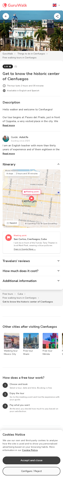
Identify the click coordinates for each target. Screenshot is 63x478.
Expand (13, 223)
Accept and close (31, 460)
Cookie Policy (30, 450)
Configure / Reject (31, 471)
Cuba (20, 293)
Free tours (8, 293)
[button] (31, 198)
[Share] (57, 16)
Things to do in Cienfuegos (31, 53)
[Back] (6, 16)
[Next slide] (55, 33)
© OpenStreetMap (49, 223)
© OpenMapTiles (32, 223)
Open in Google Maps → (25, 249)
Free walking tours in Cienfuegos (20, 57)
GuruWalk (8, 53)
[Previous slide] (7, 33)
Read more (9, 125)
